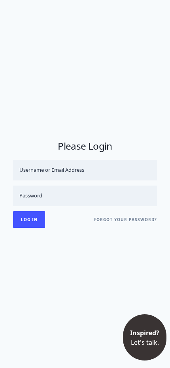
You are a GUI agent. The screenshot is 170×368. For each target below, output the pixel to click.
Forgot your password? (125, 219)
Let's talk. (144, 338)
